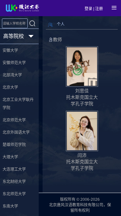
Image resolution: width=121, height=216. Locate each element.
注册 (99, 8)
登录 (88, 8)
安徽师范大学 (14, 63)
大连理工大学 (14, 169)
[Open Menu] (114, 8)
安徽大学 (10, 50)
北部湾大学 (12, 75)
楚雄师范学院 (14, 144)
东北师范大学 (14, 194)
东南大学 (10, 206)
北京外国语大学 (16, 132)
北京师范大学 (14, 120)
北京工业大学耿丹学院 (18, 103)
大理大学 (10, 157)
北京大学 (10, 87)
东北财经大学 (14, 181)
